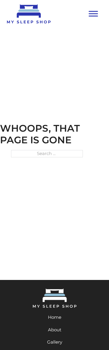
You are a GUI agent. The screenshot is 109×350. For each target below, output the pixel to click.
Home (54, 317)
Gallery (54, 342)
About (54, 329)
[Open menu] (93, 13)
